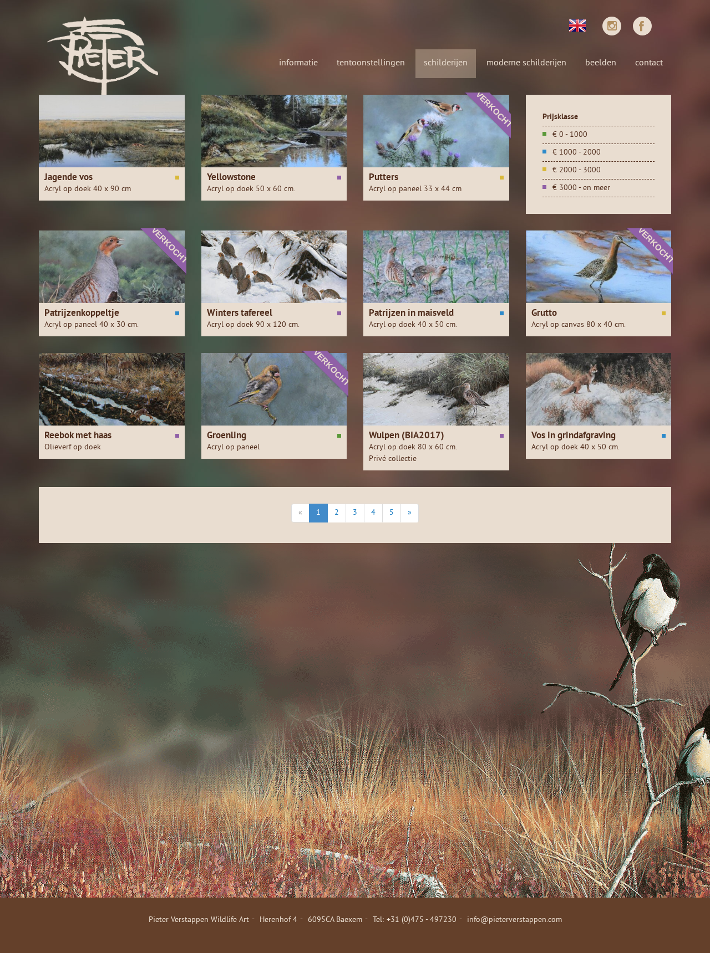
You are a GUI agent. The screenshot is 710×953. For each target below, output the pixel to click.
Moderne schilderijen (526, 63)
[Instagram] (611, 26)
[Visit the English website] (577, 24)
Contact (649, 63)
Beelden (600, 63)
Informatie (298, 63)
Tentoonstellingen (371, 63)
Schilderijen (446, 63)
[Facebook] (642, 26)
